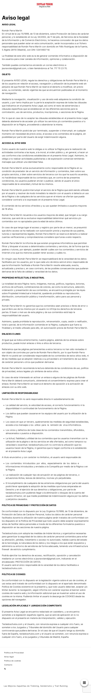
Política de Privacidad (14, 653)
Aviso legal (9, 657)
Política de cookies (12, 661)
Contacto (8, 665)
